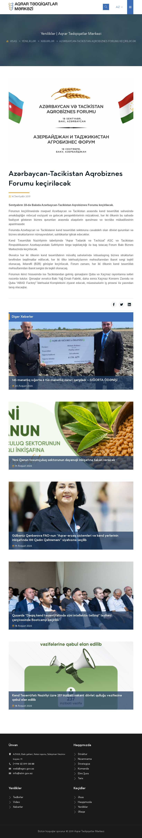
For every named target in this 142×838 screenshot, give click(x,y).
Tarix (80, 778)
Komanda (83, 769)
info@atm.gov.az (23, 773)
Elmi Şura (83, 773)
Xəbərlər (47, 41)
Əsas (13, 41)
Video (16, 802)
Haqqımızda (85, 802)
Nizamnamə (85, 759)
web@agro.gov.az (23, 769)
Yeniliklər (29, 41)
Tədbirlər (18, 797)
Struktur (82, 754)
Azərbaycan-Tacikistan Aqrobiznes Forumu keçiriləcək (97, 41)
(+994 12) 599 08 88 (23, 764)
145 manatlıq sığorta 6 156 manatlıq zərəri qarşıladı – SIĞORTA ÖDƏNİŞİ (64, 380)
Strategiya (84, 764)
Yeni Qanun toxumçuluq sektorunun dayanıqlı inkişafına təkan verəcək (63, 460)
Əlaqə (81, 812)
